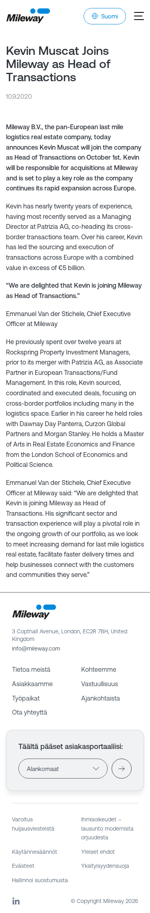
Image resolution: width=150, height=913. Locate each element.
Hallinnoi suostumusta (40, 880)
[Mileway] (28, 16)
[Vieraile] (122, 769)
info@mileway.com (36, 648)
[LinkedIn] (16, 901)
